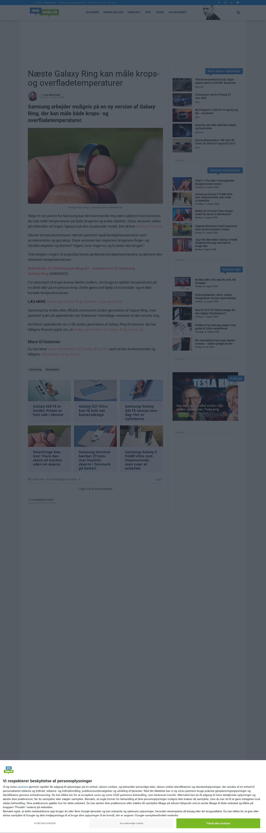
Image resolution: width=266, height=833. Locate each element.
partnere (23, 786)
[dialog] (133, 796)
